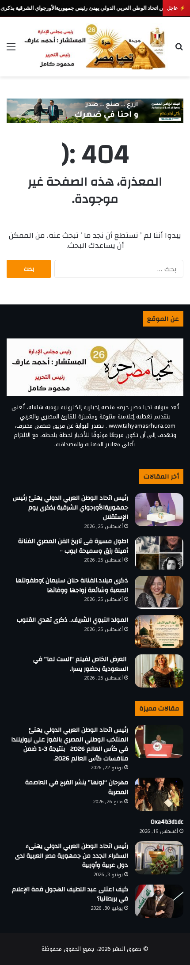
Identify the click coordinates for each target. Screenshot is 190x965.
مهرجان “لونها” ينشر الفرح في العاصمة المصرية (76, 787)
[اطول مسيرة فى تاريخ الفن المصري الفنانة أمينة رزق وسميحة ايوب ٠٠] (159, 553)
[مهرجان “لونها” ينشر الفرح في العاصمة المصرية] (159, 794)
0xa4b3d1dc (167, 822)
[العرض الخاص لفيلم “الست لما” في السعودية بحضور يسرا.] (159, 671)
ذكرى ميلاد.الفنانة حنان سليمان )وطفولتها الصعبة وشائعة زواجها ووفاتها (71, 585)
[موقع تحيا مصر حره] (95, 46)
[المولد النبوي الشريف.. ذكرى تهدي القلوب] (159, 631)
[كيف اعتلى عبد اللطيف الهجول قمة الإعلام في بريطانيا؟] (159, 901)
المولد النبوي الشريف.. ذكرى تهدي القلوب (72, 620)
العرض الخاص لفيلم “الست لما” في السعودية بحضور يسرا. (80, 664)
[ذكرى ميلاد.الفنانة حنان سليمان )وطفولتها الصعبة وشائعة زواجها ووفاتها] (159, 592)
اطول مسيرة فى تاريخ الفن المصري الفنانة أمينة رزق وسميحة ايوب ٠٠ (73, 546)
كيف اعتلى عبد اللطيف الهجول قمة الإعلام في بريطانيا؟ (70, 894)
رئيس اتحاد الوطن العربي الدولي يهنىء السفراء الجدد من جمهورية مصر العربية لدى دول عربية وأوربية (71, 855)
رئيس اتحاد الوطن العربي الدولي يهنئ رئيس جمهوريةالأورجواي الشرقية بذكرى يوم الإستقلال (70, 507)
